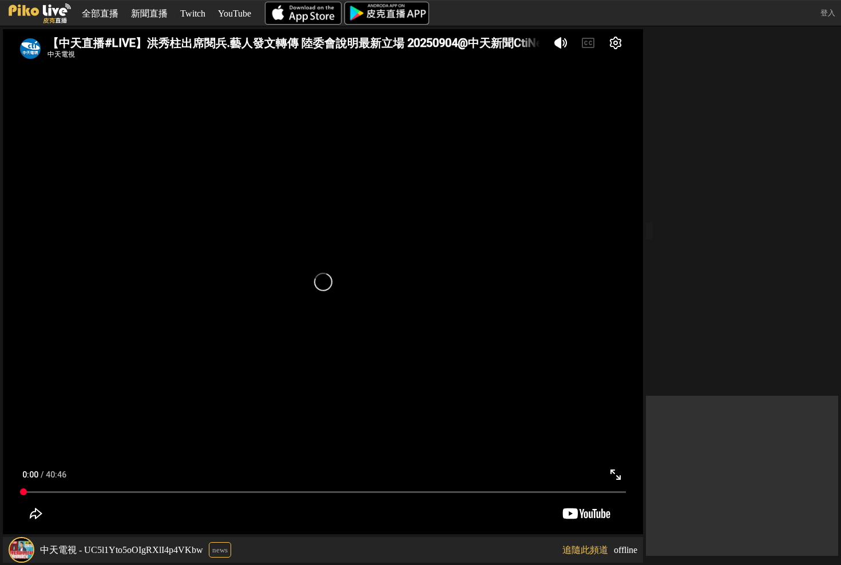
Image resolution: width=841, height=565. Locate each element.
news (220, 550)
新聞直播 (149, 13)
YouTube (234, 13)
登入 (827, 13)
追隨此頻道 (585, 550)
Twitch (192, 13)
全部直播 (100, 13)
